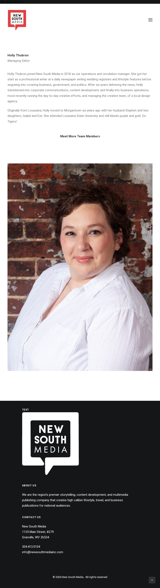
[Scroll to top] (152, 580)
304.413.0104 (31, 547)
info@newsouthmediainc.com (42, 552)
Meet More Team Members (80, 136)
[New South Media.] (17, 19)
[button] (150, 20)
